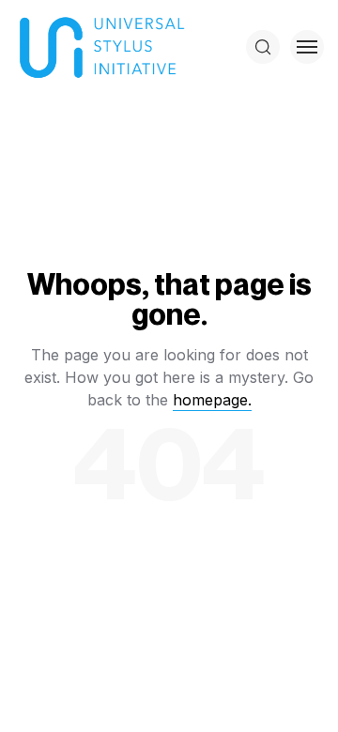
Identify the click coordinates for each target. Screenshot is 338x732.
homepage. (212, 399)
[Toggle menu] (307, 47)
